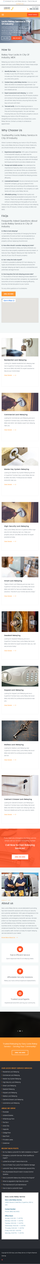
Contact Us (19, 4)
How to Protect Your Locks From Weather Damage (19, 1165)
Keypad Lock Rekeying (10, 1093)
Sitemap (4, 1256)
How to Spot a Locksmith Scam (13, 1188)
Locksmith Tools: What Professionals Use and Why (19, 1168)
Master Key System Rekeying (12, 1079)
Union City (6, 1126)
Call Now (6, 38)
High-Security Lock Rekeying (12, 1082)
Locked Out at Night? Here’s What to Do (15, 1161)
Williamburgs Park (8, 1119)
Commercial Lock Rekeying (11, 1075)
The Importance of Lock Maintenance (14, 1185)
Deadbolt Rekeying (9, 1089)
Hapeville (6, 1129)
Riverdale (6, 1112)
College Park (7, 1133)
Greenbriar (6, 1143)
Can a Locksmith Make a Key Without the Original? (18, 1178)
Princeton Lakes (8, 1140)
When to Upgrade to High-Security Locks (15, 1181)
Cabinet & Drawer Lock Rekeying (13, 1099)
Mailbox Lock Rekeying (10, 1096)
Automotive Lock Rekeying (11, 1103)
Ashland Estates (8, 1115)
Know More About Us (8, 937)
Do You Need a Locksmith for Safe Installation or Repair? (20, 1152)
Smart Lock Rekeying (9, 1086)
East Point (6, 1136)
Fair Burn (6, 1122)
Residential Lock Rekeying (11, 1072)
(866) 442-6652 (33, 9)
